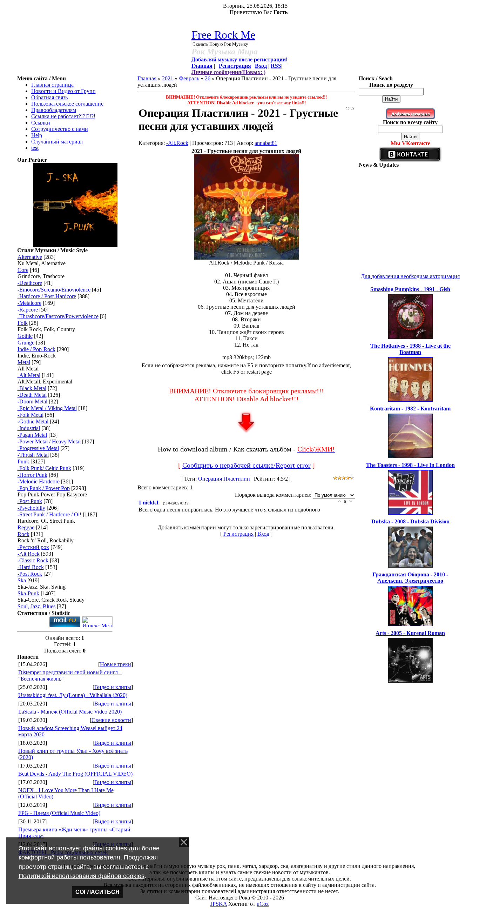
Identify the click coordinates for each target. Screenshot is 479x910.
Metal (24, 362)
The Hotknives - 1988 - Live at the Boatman (410, 349)
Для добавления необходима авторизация (410, 276)
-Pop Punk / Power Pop (44, 488)
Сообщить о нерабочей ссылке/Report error (246, 465)
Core (23, 270)
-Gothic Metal (33, 421)
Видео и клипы (112, 687)
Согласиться (97, 892)
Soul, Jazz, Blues (36, 606)
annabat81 (266, 143)
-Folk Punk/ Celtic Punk (44, 468)
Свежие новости (111, 720)
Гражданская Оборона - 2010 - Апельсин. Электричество (410, 577)
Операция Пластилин (224, 479)
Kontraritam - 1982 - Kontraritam (410, 408)
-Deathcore (30, 283)
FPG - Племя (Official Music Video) (59, 813)
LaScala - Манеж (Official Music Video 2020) (70, 712)
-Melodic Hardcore (39, 481)
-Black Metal (32, 388)
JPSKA (218, 904)
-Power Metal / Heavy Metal (49, 441)
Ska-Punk (28, 593)
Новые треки (115, 664)
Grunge (26, 343)
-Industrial (29, 428)
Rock (23, 534)
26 (207, 78)
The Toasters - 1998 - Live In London (410, 465)
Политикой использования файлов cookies (81, 875)
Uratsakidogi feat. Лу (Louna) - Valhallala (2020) (72, 695)
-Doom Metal (32, 401)
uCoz (263, 904)
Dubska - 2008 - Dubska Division (410, 521)
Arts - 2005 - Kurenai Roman (410, 633)
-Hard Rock (31, 567)
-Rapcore (28, 310)
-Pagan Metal (32, 435)
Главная (146, 78)
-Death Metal (32, 395)
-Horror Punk (32, 475)
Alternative (30, 257)
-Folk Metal (30, 415)
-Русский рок (33, 547)
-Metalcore (29, 303)
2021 (167, 78)
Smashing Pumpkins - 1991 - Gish (410, 289)
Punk (23, 461)
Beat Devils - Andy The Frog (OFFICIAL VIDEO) (75, 774)
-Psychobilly (31, 508)
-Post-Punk (30, 501)
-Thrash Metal (33, 455)
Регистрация (238, 534)
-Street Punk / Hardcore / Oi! (49, 514)
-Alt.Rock (29, 554)
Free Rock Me (223, 34)
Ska (22, 580)
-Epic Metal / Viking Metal (47, 408)
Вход (263, 534)
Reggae (26, 527)
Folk (23, 323)
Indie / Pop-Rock (36, 349)
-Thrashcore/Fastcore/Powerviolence (58, 316)
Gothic (25, 336)
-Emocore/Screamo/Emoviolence (54, 290)
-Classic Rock (33, 560)
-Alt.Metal (29, 375)
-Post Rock (30, 574)
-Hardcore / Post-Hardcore (47, 296)
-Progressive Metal (38, 448)
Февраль (189, 78)
